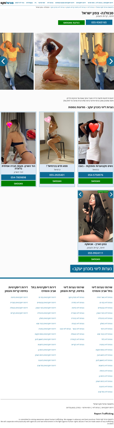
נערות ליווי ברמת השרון (104, 381)
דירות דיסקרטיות (81, 3)
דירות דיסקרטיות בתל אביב (46, 365)
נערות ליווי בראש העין (104, 355)
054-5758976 (95, 175)
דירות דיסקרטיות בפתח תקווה (45, 334)
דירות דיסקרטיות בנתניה (47, 329)
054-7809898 (18, 177)
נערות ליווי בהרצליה (105, 318)
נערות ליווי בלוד (106, 339)
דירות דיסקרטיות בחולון (47, 318)
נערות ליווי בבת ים (106, 302)
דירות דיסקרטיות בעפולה (19, 308)
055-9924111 (95, 253)
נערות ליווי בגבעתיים (105, 308)
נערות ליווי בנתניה (105, 344)
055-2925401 (57, 175)
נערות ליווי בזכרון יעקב (93, 268)
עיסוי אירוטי (41, 3)
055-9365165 (99, 22)
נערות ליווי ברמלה (106, 371)
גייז (35, 3)
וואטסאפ (95, 181)
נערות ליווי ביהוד (106, 329)
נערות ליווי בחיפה (78, 308)
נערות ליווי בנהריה (77, 318)
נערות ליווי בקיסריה (77, 339)
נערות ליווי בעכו (65, 329)
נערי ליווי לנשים (19, 3)
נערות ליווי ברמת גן (105, 376)
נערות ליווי (50, 3)
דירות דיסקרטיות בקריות (19, 313)
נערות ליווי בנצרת (78, 323)
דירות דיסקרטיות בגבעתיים (46, 302)
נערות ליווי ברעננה (105, 386)
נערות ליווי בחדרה (77, 302)
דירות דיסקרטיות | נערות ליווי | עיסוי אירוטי (100, 3)
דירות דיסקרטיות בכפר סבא (46, 323)
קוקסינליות (29, 3)
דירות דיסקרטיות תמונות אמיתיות (64, 3)
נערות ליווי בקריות (77, 344)
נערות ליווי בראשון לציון (104, 360)
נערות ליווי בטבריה (77, 313)
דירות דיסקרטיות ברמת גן (47, 350)
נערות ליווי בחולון (106, 323)
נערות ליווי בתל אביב (105, 392)
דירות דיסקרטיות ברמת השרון (45, 355)
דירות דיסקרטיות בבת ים (47, 297)
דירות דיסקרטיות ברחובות (47, 344)
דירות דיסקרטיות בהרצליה (46, 313)
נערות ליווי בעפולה (77, 334)
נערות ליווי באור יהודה (104, 297)
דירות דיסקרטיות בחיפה (19, 297)
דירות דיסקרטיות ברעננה (47, 360)
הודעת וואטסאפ (71, 22)
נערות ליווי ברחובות (105, 365)
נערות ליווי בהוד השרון (104, 313)
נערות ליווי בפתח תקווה (104, 350)
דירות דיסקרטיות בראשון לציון (45, 339)
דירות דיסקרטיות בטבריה (19, 302)
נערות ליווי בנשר (78, 329)
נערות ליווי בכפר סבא (104, 334)
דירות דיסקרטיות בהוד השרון (46, 308)
